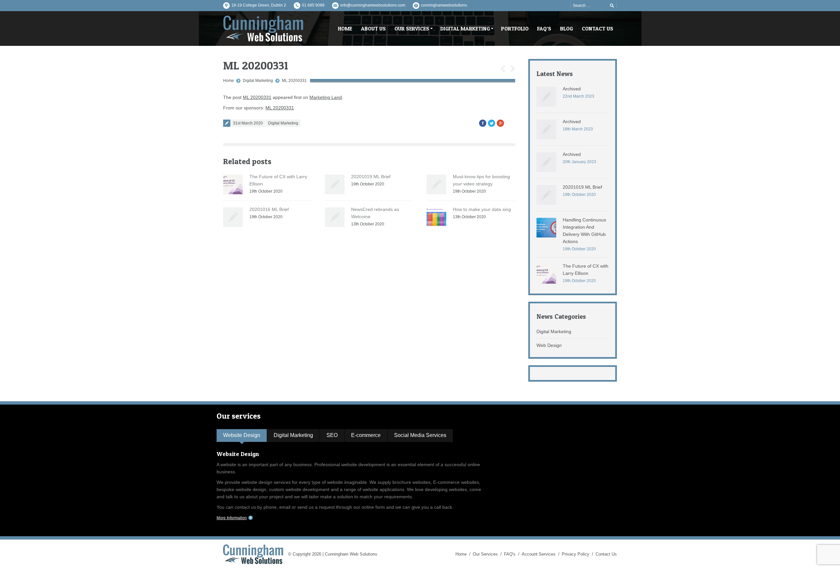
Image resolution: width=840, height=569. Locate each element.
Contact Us (606, 554)
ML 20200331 (294, 80)
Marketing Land (325, 97)
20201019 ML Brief (370, 176)
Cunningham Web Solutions (351, 554)
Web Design (549, 345)
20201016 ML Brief (269, 209)
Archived (572, 88)
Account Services (539, 554)
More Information (232, 518)
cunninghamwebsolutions (444, 5)
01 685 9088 (313, 5)
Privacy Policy (575, 554)
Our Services (485, 554)
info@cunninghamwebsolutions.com (372, 5)
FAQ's (509, 554)
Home (228, 80)
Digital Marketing (258, 80)
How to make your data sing (482, 209)
